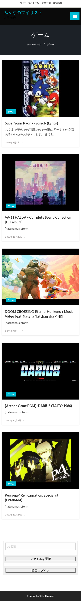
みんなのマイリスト (23, 12)
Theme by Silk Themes (40, 596)
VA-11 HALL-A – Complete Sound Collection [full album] (38, 219)
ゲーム (11, 111)
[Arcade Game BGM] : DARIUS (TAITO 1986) (38, 406)
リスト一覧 (33, 2)
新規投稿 (57, 2)
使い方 (22, 2)
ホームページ (34, 44)
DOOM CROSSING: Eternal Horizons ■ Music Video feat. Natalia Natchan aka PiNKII (39, 313)
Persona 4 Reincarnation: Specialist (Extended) (31, 497)
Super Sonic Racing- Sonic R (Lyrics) (31, 123)
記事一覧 (46, 2)
